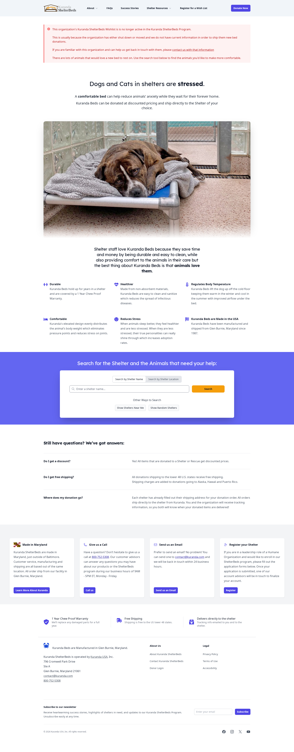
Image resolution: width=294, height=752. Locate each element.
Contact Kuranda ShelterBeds (166, 661)
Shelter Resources (157, 8)
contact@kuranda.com (189, 557)
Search (208, 388)
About (90, 8)
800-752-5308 (100, 557)
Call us (89, 590)
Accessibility (210, 668)
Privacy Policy (210, 654)
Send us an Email (166, 590)
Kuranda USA (99, 657)
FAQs (110, 8)
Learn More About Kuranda (32, 590)
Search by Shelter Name (129, 379)
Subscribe (242, 711)
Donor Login (157, 668)
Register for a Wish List (193, 8)
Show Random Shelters (164, 407)
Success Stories (130, 8)
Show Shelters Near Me (130, 407)
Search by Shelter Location (163, 379)
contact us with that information (193, 50)
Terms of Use (210, 661)
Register (231, 590)
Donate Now (240, 8)
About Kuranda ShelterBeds (166, 654)
